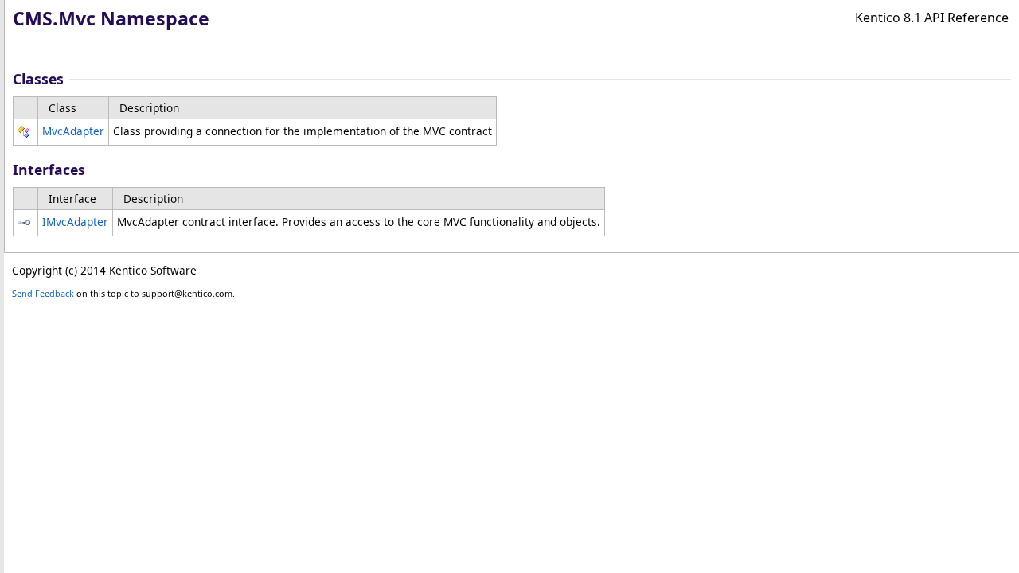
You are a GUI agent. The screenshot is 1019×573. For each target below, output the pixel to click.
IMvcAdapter (75, 221)
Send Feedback (43, 293)
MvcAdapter (73, 130)
